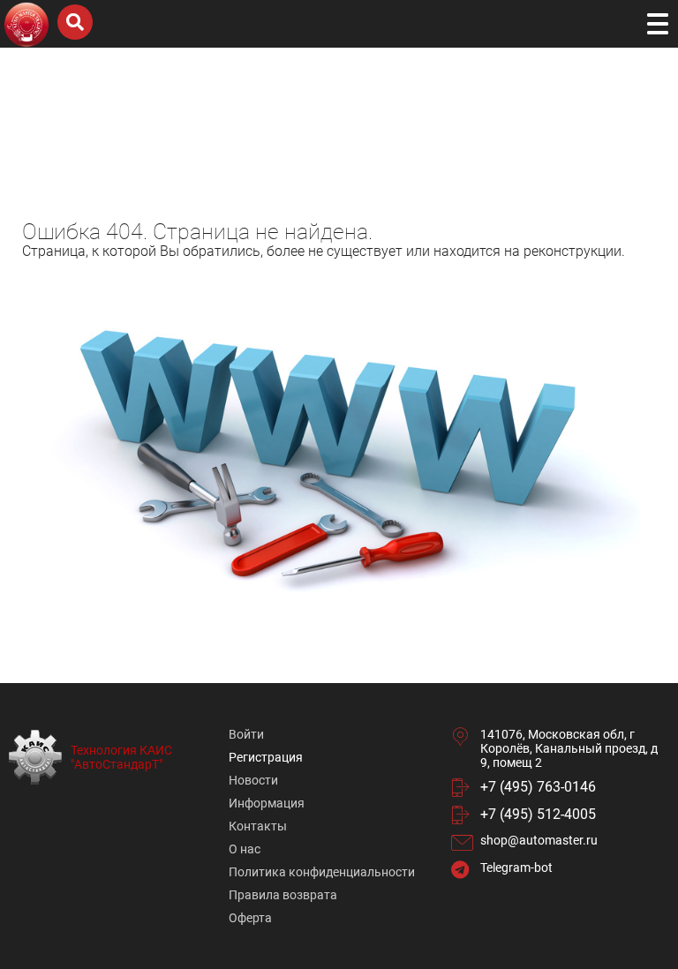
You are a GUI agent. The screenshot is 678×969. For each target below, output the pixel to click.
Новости (253, 780)
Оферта (250, 918)
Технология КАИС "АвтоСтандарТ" (121, 757)
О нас (244, 849)
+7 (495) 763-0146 (538, 786)
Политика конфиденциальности (322, 872)
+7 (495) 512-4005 (538, 814)
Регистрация (266, 757)
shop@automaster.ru (539, 840)
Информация (267, 803)
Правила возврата (283, 895)
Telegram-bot (516, 867)
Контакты (258, 826)
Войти (246, 734)
